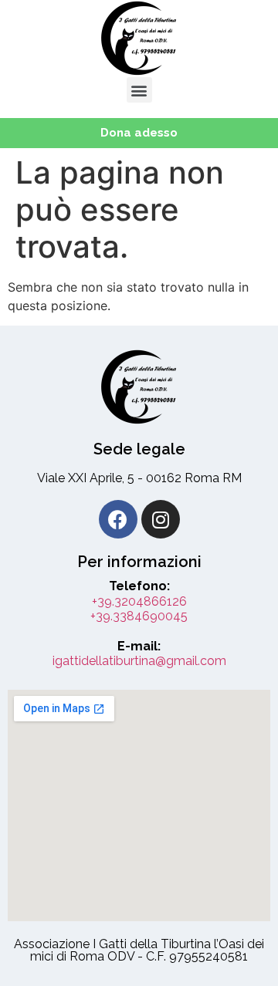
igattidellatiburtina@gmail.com (139, 660)
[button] (139, 90)
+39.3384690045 (139, 616)
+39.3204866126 (139, 601)
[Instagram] (160, 519)
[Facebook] (118, 519)
